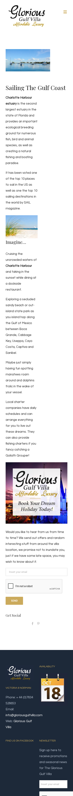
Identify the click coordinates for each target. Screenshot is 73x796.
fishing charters (17, 443)
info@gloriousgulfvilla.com (24, 715)
